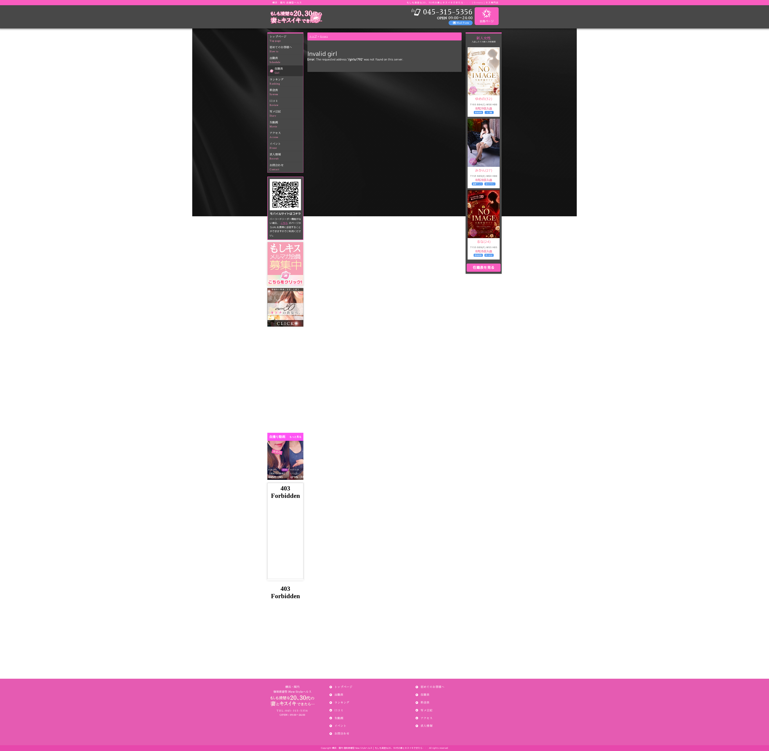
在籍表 (279, 70)
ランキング (277, 81)
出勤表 (275, 60)
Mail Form (463, 23)
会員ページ (487, 21)
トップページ (278, 38)
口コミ (274, 103)
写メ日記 (275, 113)
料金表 (274, 92)
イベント (275, 145)
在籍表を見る (483, 267)
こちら (284, 223)
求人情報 (275, 156)
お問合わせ (277, 167)
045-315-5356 (292, 711)
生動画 (274, 124)
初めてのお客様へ (281, 49)
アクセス (275, 135)
